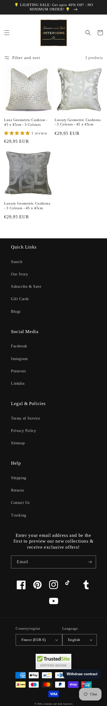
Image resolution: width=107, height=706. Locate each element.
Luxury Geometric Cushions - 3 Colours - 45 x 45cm (78, 122)
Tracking (18, 515)
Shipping (18, 478)
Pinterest (18, 371)
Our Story (19, 274)
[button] (7, 33)
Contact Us (20, 503)
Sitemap (18, 443)
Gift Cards (20, 299)
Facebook (19, 346)
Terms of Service (25, 418)
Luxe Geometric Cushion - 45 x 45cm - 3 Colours (25, 122)
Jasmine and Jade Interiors (58, 704)
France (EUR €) (33, 640)
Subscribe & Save (26, 286)
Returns (17, 490)
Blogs (16, 311)
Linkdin (17, 383)
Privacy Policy (23, 431)
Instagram (19, 359)
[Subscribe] (90, 562)
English (74, 640)
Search (16, 262)
